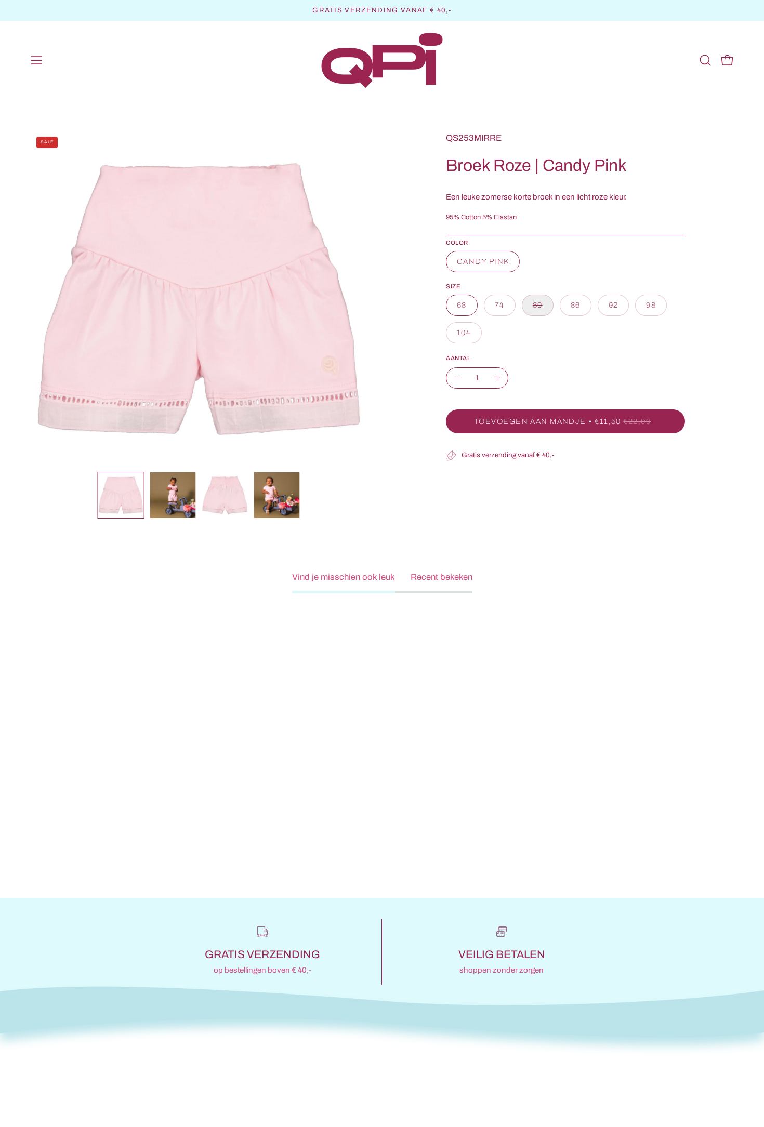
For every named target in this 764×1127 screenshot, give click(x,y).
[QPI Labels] (382, 60)
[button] (705, 60)
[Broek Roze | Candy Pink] (121, 495)
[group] (382, 10)
